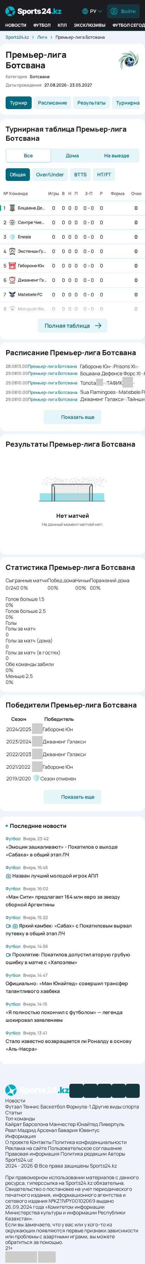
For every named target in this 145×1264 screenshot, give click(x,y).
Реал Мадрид (20, 1130)
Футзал (13, 1106)
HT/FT (104, 174)
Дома (72, 155)
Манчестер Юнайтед (73, 1124)
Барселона (35, 1124)
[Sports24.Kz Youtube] (104, 1091)
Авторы (116, 1153)
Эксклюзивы (90, 25)
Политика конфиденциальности (89, 1142)
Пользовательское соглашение (85, 1148)
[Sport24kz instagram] (133, 1091)
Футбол (42, 25)
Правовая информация (32, 1153)
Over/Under (50, 174)
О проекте (17, 1142)
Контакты (40, 1142)
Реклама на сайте (26, 1148)
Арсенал (47, 1130)
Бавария (68, 1130)
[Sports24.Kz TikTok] (119, 1091)
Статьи (13, 1112)
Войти (128, 11)
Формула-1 (78, 1106)
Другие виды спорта (115, 1106)
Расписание (52, 102)
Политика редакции (84, 1153)
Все (28, 155)
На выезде (116, 155)
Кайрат (13, 1124)
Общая (18, 174)
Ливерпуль (111, 1124)
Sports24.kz (17, 37)
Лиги (42, 37)
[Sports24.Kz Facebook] (76, 1091)
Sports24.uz (19, 1159)
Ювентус (89, 1130)
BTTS (80, 174)
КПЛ (62, 25)
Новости (15, 25)
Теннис (31, 1106)
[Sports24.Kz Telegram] (90, 1091)
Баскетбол (52, 1106)
